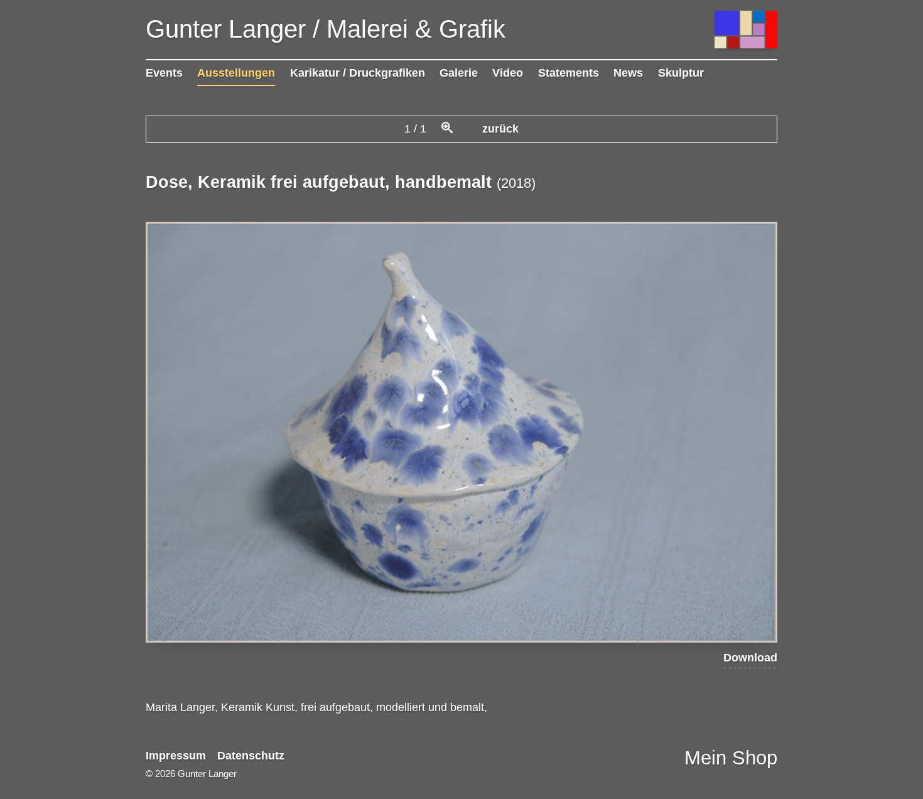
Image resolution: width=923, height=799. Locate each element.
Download (750, 657)
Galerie (459, 73)
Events (164, 73)
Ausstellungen (236, 73)
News (628, 73)
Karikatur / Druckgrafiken (357, 73)
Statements (568, 73)
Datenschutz (250, 755)
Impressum (176, 755)
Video (507, 73)
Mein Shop (730, 757)
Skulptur (681, 73)
